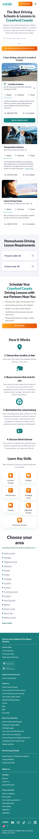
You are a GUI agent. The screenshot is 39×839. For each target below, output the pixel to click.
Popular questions (8, 744)
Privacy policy (6, 797)
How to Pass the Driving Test (11, 734)
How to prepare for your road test (13, 693)
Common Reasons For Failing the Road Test (16, 738)
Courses (4, 703)
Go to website (30, 113)
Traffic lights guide (8, 728)
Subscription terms (8, 803)
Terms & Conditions (8, 793)
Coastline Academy (16, 84)
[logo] (7, 3)
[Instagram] (18, 822)
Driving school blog (8, 763)
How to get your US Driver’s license (13, 690)
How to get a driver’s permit (11, 697)
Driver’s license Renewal (10, 687)
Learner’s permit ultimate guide (12, 722)
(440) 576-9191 (12, 224)
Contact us (5, 781)
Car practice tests (7, 651)
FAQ (3, 709)
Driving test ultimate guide (10, 725)
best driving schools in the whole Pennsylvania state (18, 548)
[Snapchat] (29, 822)
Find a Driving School (9, 678)
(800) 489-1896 (12, 113)
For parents (5, 713)
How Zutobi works (8, 785)
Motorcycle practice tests (10, 657)
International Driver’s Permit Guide (13, 741)
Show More (7, 623)
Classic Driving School (13, 201)
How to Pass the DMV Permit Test (13, 731)
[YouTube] (12, 822)
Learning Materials (8, 759)
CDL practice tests (8, 654)
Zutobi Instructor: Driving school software (15, 756)
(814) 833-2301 (12, 175)
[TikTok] (24, 822)
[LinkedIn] (35, 822)
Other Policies (6, 806)
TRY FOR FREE (25, 4)
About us (5, 778)
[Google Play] (19, 668)
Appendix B (6, 813)
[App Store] (19, 663)
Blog (3, 706)
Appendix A (6, 810)
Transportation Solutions (14, 147)
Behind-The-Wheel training (10, 700)
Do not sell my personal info (11, 800)
